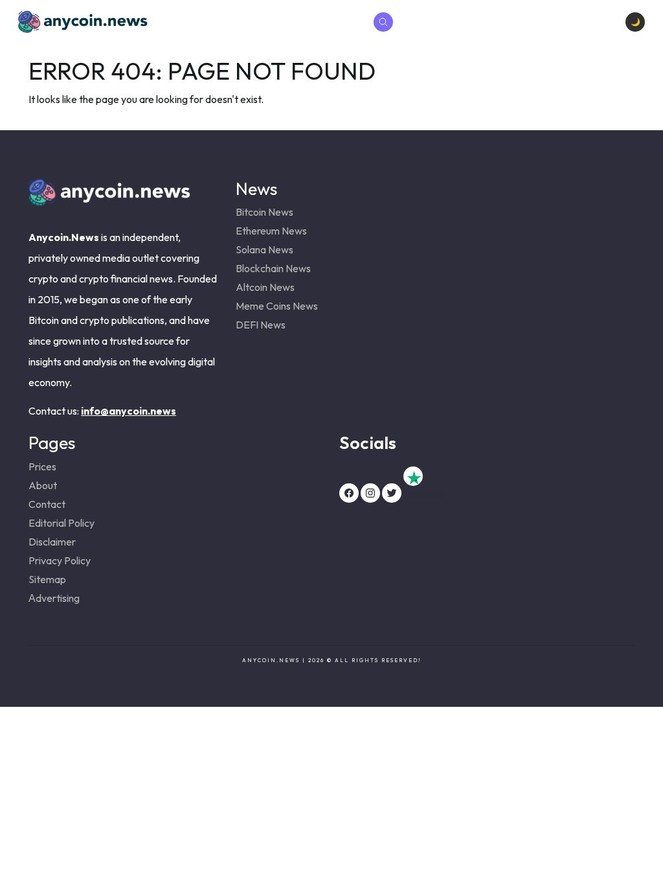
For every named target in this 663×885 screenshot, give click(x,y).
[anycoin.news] (109, 201)
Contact (46, 504)
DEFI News (261, 324)
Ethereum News (271, 230)
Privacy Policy (59, 560)
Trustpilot (413, 476)
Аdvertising (54, 598)
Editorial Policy (61, 522)
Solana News (264, 249)
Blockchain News (273, 268)
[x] (391, 493)
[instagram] (370, 493)
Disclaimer (52, 541)
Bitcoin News (264, 211)
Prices (42, 466)
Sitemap (47, 579)
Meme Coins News (277, 305)
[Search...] (383, 22)
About (42, 485)
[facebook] (349, 493)
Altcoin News (265, 287)
